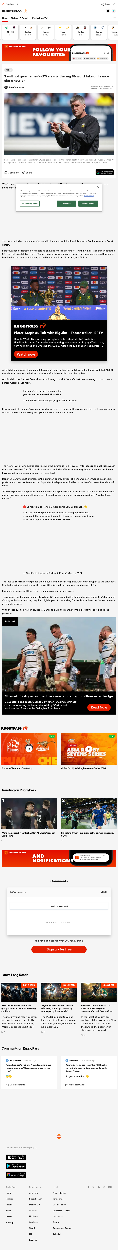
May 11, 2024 (75, 573)
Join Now (33, 1192)
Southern (33, 1222)
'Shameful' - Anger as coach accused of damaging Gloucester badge (58, 696)
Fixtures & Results (20, 18)
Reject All (67, 203)
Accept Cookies (88, 203)
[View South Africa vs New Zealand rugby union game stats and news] (46, 32)
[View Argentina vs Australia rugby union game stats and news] (63, 32)
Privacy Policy (59, 1192)
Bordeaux (20, 581)
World (32, 1228)
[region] (59, 198)
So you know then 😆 (77, 1076)
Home (8, 1192)
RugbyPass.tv (35, 1198)
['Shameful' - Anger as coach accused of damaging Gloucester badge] (59, 654)
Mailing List (34, 1204)
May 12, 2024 (69, 400)
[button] (115, 18)
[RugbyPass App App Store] (59, 1158)
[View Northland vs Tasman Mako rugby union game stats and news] (99, 32)
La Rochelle (91, 241)
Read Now (99, 707)
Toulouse (107, 465)
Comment (13, 172)
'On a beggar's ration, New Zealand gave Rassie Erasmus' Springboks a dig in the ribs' (28, 1067)
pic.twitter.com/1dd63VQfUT (53, 519)
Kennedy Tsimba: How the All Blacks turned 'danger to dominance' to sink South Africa (86, 1067)
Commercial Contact (62, 1228)
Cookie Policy (59, 1204)
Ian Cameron (16, 87)
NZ (30, 1234)
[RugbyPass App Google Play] (59, 1166)
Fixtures (9, 1198)
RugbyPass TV (39, 18)
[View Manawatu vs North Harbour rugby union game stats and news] (10, 32)
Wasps (89, 465)
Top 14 (83, 600)
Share (29, 172)
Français (33, 1239)
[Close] (98, 187)
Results (9, 1204)
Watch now (26, 354)
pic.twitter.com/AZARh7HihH (44, 394)
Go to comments (15, 1084)
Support (56, 1222)
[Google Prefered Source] (103, 172)
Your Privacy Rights (30, 203)
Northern (33, 1216)
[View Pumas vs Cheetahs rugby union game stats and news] (28, 32)
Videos (9, 1216)
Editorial (57, 1234)
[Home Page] (14, 11)
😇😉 (9, 1076)
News (5, 18)
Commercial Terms (61, 1210)
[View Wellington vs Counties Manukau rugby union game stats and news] (81, 32)
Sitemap (10, 1222)
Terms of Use (58, 1198)
